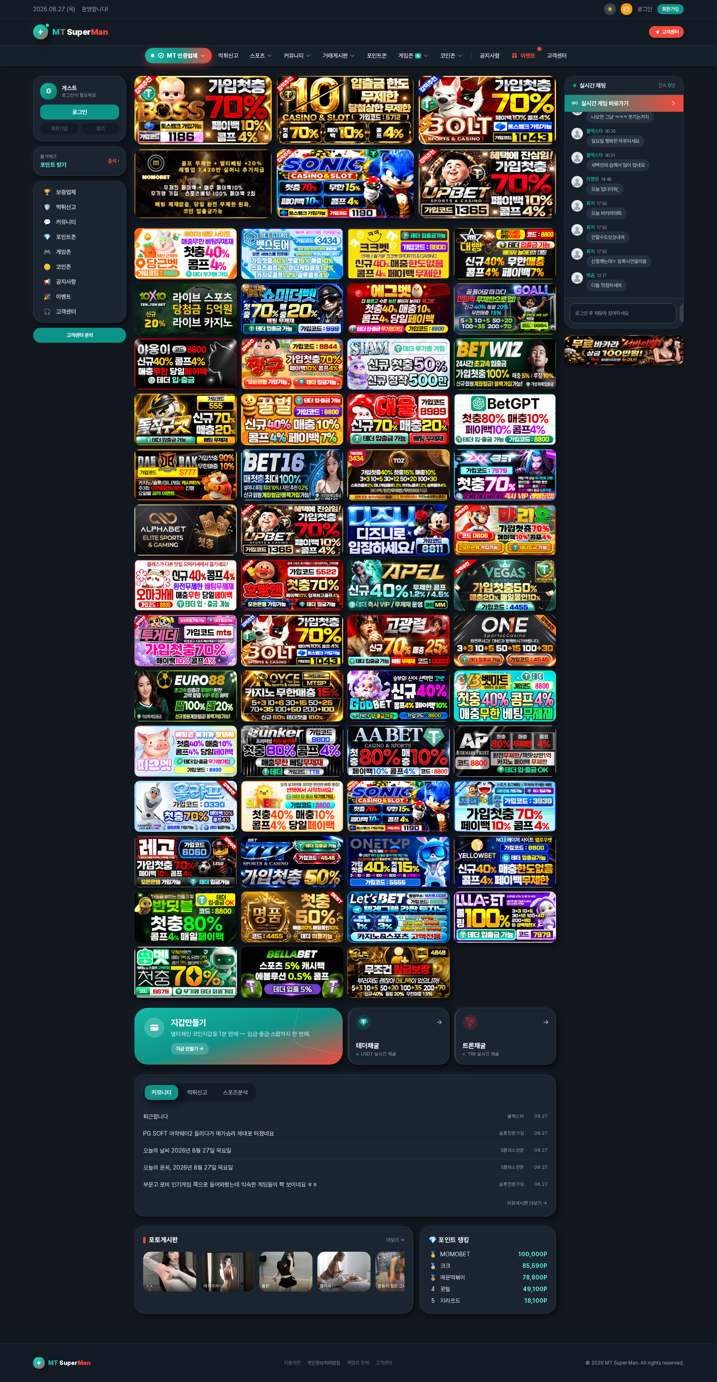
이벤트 (57, 296)
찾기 (100, 129)
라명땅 (592, 179)
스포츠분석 (235, 1092)
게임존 (57, 252)
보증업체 (60, 192)
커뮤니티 (60, 222)
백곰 (590, 275)
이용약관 (292, 1363)
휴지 (590, 203)
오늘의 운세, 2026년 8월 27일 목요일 (188, 1167)
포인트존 (377, 55)
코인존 (57, 266)
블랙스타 (594, 131)
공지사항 (490, 55)
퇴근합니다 (155, 1116)
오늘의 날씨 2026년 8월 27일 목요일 (187, 1150)
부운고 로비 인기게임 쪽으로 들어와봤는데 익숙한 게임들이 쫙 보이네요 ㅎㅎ (230, 1184)
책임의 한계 (358, 1363)
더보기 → (395, 1240)
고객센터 (670, 32)
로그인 (644, 9)
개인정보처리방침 (323, 1363)
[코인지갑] (626, 9)
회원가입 (670, 9)
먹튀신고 (60, 207)
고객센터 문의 (80, 335)
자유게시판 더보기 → (527, 1203)
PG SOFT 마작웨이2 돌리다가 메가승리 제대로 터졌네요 (208, 1133)
